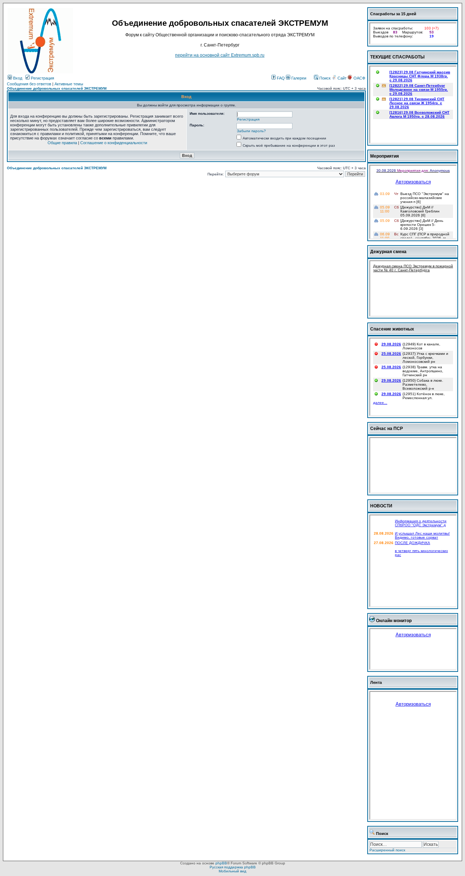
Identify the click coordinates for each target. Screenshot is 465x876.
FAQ (280, 78)
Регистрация (42, 78)
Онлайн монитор (394, 620)
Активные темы (68, 84)
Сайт (342, 78)
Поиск (324, 78)
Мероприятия (384, 156)
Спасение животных (392, 329)
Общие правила (62, 143)
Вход (17, 78)
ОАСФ (358, 78)
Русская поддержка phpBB (233, 867)
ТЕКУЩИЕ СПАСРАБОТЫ (397, 57)
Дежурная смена (388, 251)
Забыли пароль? (251, 131)
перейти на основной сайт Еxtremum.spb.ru (219, 55)
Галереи (298, 78)
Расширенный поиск (387, 850)
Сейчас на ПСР (386, 428)
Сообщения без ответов (29, 84)
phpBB (221, 863)
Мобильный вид (232, 871)
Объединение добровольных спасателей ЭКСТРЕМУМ (56, 88)
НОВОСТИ (381, 505)
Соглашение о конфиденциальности (113, 143)
